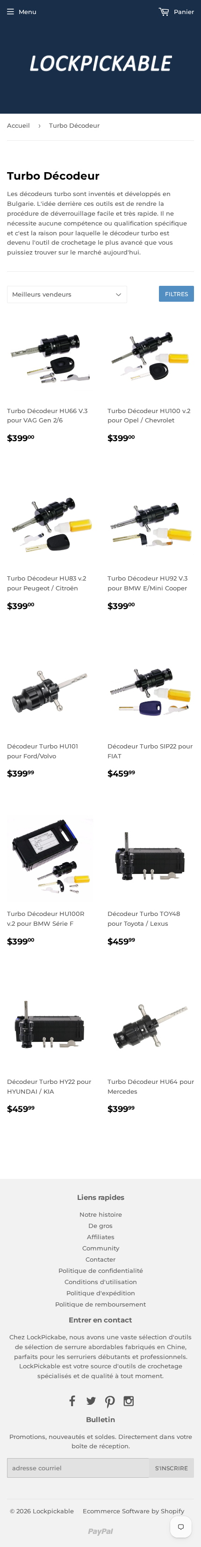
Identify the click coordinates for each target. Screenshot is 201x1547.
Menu (27, 11)
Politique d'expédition (100, 1293)
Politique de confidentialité (100, 1270)
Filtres (176, 294)
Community (100, 1248)
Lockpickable (53, 1511)
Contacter (100, 1259)
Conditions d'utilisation (101, 1282)
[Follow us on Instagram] (128, 1401)
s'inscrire (171, 1468)
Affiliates (101, 1237)
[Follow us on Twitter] (91, 1401)
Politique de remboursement (100, 1304)
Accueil (18, 125)
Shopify (172, 1511)
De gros (100, 1225)
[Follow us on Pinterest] (109, 1401)
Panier (183, 11)
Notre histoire (100, 1214)
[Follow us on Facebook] (72, 1401)
